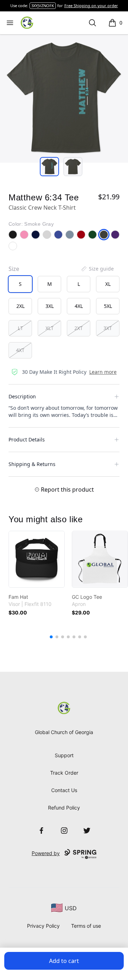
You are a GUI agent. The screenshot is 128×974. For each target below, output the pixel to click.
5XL (108, 306)
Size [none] (14, 269)
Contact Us (64, 790)
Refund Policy (64, 808)
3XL (50, 306)
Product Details (27, 439)
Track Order (64, 773)
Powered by (46, 853)
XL (108, 284)
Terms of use (86, 926)
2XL (20, 306)
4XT (20, 350)
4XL (79, 306)
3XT (107, 328)
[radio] (20, 284)
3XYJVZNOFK (42, 5)
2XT (78, 328)
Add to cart (64, 961)
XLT (50, 328)
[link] (36, 559)
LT (20, 328)
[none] (97, 268)
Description (22, 396)
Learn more (103, 371)
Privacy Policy (43, 926)
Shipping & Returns (32, 464)
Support (64, 755)
